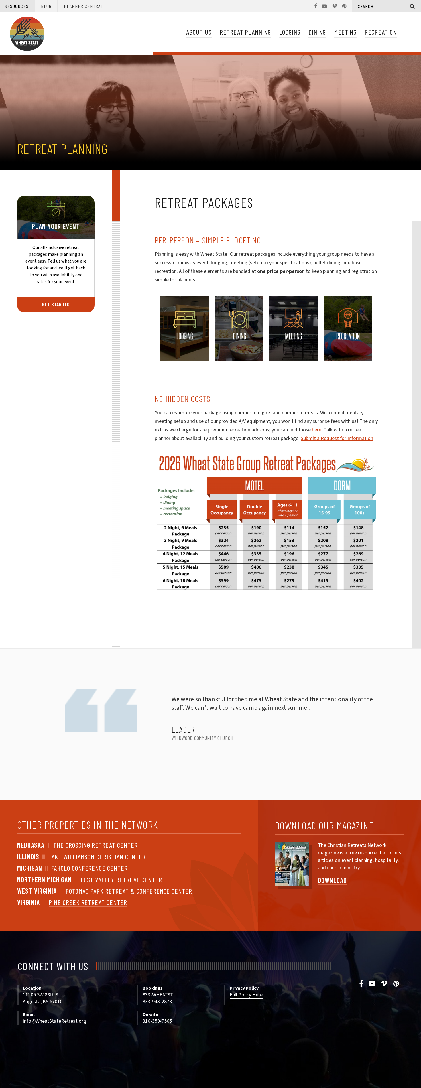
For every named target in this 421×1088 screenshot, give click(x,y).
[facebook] (361, 984)
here (316, 429)
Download (332, 880)
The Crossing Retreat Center (95, 845)
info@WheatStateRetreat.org (54, 1021)
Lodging (289, 32)
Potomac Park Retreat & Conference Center (129, 891)
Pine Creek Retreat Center (88, 902)
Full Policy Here (246, 994)
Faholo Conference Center (89, 868)
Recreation (381, 32)
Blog (46, 6)
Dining (317, 32)
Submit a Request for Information (337, 438)
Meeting (345, 32)
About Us (199, 32)
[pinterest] (396, 984)
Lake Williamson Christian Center (97, 856)
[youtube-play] (372, 984)
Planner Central (83, 6)
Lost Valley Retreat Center (121, 879)
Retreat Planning (245, 32)
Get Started (56, 304)
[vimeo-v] (384, 984)
